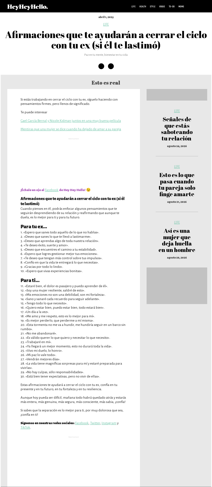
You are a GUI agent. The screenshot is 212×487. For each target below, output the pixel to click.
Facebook (51, 190)
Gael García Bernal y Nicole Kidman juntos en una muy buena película (71, 120)
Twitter (95, 423)
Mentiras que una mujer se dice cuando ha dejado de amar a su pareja (71, 129)
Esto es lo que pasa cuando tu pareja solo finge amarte (177, 184)
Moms (181, 6)
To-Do (172, 6)
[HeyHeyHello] (27, 8)
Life (133, 6)
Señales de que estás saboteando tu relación (177, 128)
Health (142, 6)
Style (152, 6)
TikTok (25, 427)
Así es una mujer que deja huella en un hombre (177, 240)
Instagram (109, 423)
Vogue (162, 6)
